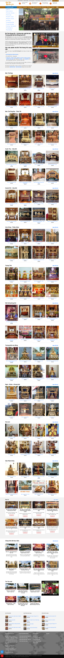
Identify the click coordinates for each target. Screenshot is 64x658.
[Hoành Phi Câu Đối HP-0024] (52, 196)
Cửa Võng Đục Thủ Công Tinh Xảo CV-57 (38, 260)
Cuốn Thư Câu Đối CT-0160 (52, 164)
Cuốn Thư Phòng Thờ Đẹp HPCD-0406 (38, 183)
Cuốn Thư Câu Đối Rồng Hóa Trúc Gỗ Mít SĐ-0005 (25, 183)
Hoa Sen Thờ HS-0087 (11, 454)
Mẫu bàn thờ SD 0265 (11, 88)
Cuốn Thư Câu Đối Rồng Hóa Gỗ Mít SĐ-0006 (11, 204)
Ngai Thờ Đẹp (35, 642)
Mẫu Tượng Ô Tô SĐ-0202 (39, 360)
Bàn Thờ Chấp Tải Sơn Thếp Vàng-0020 (25, 89)
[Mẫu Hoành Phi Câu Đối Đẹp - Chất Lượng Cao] (38, 214)
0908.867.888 (12, 66)
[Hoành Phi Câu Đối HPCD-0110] (25, 214)
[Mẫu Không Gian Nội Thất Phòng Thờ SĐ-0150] (52, 332)
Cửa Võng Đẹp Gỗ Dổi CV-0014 (52, 242)
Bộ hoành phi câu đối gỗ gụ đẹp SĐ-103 (25, 204)
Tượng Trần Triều (11, 281)
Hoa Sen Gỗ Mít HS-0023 (39, 454)
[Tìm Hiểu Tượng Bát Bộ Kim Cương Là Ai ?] (11, 313)
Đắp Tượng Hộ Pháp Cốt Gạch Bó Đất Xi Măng (11, 361)
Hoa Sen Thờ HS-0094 (38, 437)
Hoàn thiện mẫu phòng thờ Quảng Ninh (11, 569)
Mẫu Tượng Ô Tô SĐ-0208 (52, 476)
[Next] (57, 19)
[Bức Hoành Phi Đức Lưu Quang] (38, 196)
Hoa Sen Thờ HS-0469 (25, 437)
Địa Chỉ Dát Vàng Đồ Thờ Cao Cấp (25, 527)
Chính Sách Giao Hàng (23, 637)
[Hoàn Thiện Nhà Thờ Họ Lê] (25, 332)
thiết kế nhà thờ (15, 54)
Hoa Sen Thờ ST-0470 (52, 437)
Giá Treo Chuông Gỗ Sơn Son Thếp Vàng (38, 477)
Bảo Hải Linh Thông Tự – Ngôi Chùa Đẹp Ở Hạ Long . (25, 569)
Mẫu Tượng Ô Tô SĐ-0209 (39, 494)
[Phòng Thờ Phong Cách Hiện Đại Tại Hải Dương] (11, 332)
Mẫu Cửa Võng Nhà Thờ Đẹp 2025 (39, 527)
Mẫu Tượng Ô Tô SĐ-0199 (25, 494)
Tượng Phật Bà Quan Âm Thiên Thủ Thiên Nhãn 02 (11, 379)
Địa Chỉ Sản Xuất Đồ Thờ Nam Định (38, 510)
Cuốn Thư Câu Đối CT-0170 (38, 164)
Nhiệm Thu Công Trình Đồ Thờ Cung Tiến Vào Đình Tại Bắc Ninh (38, 569)
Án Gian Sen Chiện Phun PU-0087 (11, 106)
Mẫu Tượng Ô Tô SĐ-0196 (11, 476)
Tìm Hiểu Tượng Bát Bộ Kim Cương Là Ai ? (11, 322)
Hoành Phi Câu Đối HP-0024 (52, 203)
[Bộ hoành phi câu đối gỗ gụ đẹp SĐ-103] (25, 196)
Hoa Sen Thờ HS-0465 (11, 437)
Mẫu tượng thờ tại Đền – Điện (38, 281)
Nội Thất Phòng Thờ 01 (38, 318)
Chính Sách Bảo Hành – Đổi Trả (25, 639)
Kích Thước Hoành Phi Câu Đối (11, 221)
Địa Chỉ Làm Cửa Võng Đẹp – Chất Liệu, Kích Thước (11, 510)
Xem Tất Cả (55, 73)
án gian (15, 57)
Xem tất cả (55, 541)
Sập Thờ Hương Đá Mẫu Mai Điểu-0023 (38, 89)
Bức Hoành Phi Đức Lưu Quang (39, 203)
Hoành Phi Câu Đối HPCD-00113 (52, 221)
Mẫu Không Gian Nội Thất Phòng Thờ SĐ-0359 (52, 319)
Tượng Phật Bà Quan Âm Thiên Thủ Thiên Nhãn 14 (38, 379)
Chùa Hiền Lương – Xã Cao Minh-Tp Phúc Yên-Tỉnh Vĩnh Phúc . (52, 552)
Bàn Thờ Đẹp (35, 636)
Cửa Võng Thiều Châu (37, 641)
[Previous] (20, 19)
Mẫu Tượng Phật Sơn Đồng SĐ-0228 (52, 360)
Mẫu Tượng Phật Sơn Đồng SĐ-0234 (52, 378)
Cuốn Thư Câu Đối (36, 639)
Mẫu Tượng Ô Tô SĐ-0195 (52, 494)
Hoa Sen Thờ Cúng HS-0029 (25, 454)
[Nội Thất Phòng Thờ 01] (38, 311)
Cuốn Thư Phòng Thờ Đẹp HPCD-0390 (11, 165)
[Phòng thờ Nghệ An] (25, 311)
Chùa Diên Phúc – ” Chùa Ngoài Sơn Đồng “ (38, 552)
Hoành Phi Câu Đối (36, 637)
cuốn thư (28, 57)
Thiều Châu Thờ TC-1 (38, 242)
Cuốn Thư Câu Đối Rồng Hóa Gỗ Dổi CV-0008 (25, 165)
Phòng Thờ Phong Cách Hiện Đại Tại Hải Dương (11, 340)
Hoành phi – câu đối (9, 57)
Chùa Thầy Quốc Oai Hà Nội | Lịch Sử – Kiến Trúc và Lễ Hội (23, 591)
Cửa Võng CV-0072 (11, 259)
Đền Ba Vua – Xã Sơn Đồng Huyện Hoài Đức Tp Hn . (25, 552)
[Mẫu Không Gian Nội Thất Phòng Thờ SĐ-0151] (38, 332)
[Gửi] (58, 7)
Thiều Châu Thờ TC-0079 (25, 242)
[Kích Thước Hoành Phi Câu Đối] (11, 214)
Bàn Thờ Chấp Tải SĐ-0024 (52, 106)
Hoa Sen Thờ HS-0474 (52, 454)
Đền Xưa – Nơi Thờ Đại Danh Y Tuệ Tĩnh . (11, 552)
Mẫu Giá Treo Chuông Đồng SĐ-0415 (11, 494)
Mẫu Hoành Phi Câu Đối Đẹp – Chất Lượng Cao (38, 222)
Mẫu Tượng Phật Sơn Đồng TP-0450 (25, 360)
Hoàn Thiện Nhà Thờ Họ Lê (25, 339)
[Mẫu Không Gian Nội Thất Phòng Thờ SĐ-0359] (52, 311)
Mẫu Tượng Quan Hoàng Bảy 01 (52, 281)
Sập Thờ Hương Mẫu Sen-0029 (25, 106)
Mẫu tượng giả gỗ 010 (25, 378)
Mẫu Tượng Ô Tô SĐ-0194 (25, 476)
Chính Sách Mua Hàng (23, 641)
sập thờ (18, 57)
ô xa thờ (21, 57)
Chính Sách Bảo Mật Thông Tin (25, 636)
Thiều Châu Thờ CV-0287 (12, 242)
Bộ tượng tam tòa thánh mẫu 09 (25, 281)
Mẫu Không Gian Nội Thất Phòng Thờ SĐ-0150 (52, 340)
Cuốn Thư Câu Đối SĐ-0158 (11, 182)
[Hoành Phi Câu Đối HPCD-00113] (52, 214)
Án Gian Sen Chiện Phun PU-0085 (38, 106)
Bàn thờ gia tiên (9, 54)
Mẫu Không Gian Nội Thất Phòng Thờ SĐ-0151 (39, 340)
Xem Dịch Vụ (11, 515)
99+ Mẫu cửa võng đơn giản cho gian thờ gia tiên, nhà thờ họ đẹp (25, 510)
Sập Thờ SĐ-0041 (52, 88)
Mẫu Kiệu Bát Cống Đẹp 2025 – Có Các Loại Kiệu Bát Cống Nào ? (11, 528)
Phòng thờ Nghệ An (25, 318)
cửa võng (25, 57)
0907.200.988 (18, 66)
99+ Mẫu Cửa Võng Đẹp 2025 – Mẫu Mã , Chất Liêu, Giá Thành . (52, 569)
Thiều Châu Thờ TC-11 (52, 259)
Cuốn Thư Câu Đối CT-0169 (52, 182)
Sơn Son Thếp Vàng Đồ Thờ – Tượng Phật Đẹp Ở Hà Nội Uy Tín (52, 510)
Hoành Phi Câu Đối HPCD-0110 (25, 221)
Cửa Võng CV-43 (25, 259)
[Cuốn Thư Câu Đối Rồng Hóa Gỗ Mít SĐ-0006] (11, 196)
